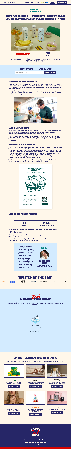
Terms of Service (50, 439)
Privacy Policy (40, 439)
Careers (31, 439)
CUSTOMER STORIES (29, 2)
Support (24, 439)
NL (38, 444)
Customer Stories (15, 439)
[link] (14, 376)
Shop (58, 439)
